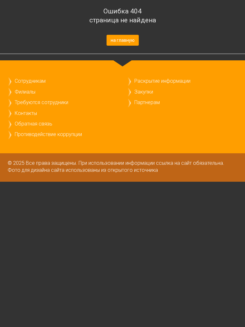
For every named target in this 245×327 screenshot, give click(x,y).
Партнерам (147, 102)
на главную (123, 40)
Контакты (26, 113)
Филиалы (25, 92)
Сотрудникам (30, 81)
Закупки (143, 92)
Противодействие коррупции (48, 134)
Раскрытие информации (162, 81)
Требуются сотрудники (41, 102)
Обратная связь (33, 124)
